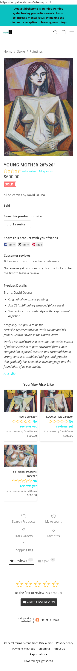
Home (8, 51)
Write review (29, 171)
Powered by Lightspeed (38, 661)
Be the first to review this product (38, 593)
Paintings (36, 51)
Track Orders (23, 536)
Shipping (44, 648)
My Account (53, 521)
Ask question (46, 171)
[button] (7, 32)
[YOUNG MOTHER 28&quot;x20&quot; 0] (38, 107)
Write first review (40, 602)
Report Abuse (38, 654)
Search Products (23, 521)
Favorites (53, 536)
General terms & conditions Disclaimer (28, 643)
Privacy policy (64, 643)
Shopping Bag (23, 550)
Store (21, 51)
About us (59, 648)
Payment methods (23, 648)
